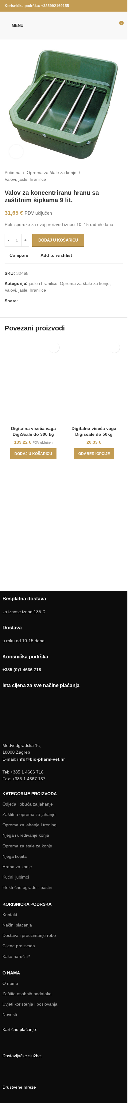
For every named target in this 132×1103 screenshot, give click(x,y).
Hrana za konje (17, 866)
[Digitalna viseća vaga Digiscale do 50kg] (94, 381)
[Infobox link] (63, 634)
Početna (13, 172)
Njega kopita (14, 856)
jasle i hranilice (43, 283)
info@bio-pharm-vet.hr (41, 759)
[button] (33, 453)
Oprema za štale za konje (51, 172)
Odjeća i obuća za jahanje (27, 804)
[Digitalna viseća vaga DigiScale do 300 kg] (33, 381)
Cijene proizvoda (18, 945)
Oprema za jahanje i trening (29, 824)
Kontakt (9, 914)
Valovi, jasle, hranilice (25, 179)
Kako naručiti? (16, 956)
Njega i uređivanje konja (25, 835)
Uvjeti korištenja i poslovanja (29, 1004)
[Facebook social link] (119, 5)
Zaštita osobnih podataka (27, 993)
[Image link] (33, 1042)
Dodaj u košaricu (58, 240)
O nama (10, 983)
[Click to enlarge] (16, 151)
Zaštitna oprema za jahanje (29, 814)
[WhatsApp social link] (29, 301)
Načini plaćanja (17, 925)
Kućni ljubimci (15, 877)
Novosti (9, 1014)
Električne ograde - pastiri (27, 887)
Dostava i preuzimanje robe (29, 935)
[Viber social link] (36, 301)
